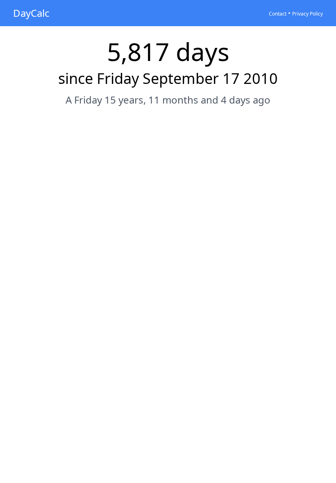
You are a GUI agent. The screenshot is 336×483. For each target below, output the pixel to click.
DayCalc (31, 13)
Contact (277, 13)
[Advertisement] (168, 138)
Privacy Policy (307, 13)
